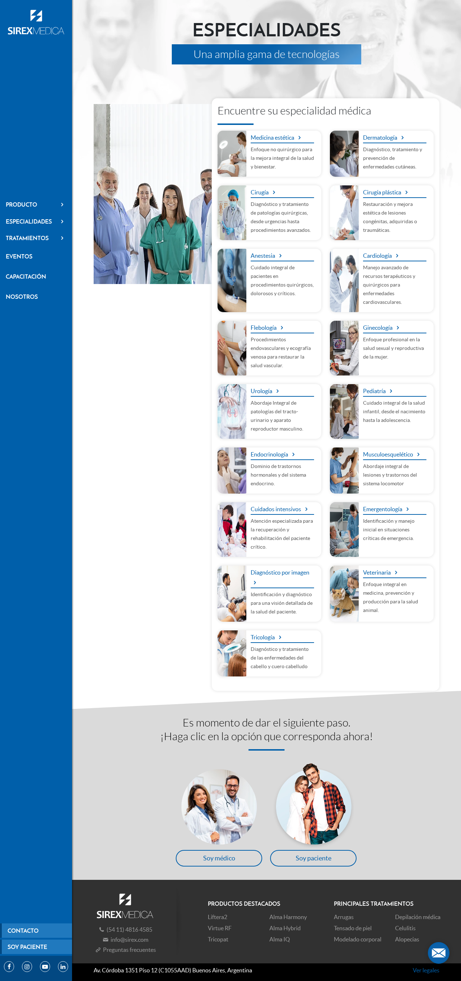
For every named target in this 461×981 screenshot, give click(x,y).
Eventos (19, 256)
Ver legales (426, 970)
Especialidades (29, 221)
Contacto (23, 930)
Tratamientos (27, 238)
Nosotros (22, 296)
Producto (21, 204)
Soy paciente (27, 946)
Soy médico (219, 858)
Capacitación (26, 276)
